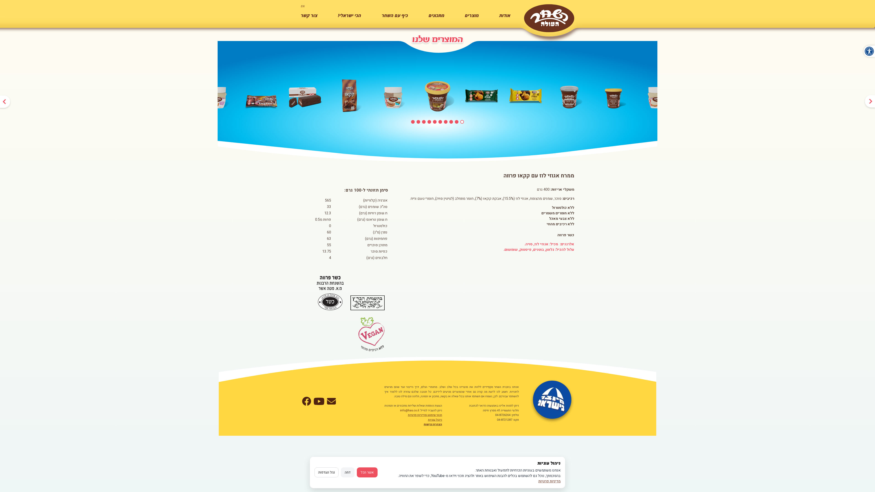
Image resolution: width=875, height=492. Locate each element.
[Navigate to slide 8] (451, 122)
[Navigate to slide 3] (424, 122)
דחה (348, 472)
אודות (504, 15)
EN (303, 6)
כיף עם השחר (395, 15)
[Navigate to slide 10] (462, 122)
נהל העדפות (326, 472)
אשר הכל (367, 472)
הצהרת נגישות (433, 424)
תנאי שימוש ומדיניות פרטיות (425, 415)
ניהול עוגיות (435, 420)
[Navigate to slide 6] (440, 122)
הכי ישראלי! (349, 15)
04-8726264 (502, 415)
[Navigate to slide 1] (413, 122)
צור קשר (309, 15)
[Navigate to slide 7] (445, 122)
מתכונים (436, 15)
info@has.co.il (409, 410)
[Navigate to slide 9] (456, 122)
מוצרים (472, 15)
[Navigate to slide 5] (435, 122)
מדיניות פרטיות (549, 481)
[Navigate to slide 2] (418, 122)
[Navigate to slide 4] (429, 122)
